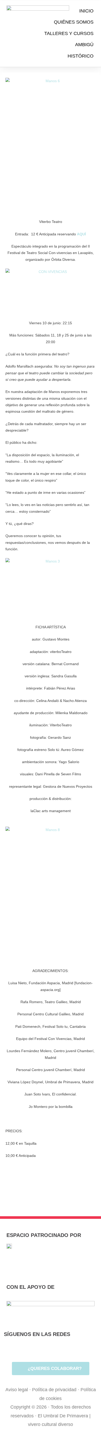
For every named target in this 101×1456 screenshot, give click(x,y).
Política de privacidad (54, 1389)
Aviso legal (16, 1389)
